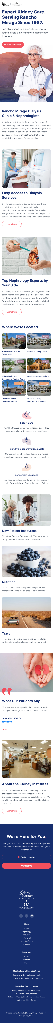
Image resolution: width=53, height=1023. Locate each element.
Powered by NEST (26, 1016)
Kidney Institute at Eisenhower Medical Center (26, 997)
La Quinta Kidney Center (26, 1000)
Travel (26, 963)
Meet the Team (27, 941)
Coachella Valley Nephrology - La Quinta (27, 978)
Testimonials (26, 938)
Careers (26, 944)
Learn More (12, 224)
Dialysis (26, 928)
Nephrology (26, 931)
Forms (26, 956)
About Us (26, 935)
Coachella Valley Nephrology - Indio (27, 975)
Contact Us (26, 866)
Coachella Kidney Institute (26, 994)
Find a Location (14, 44)
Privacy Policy (31, 1013)
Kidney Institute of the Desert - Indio (26, 990)
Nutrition (26, 960)
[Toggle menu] (49, 4)
